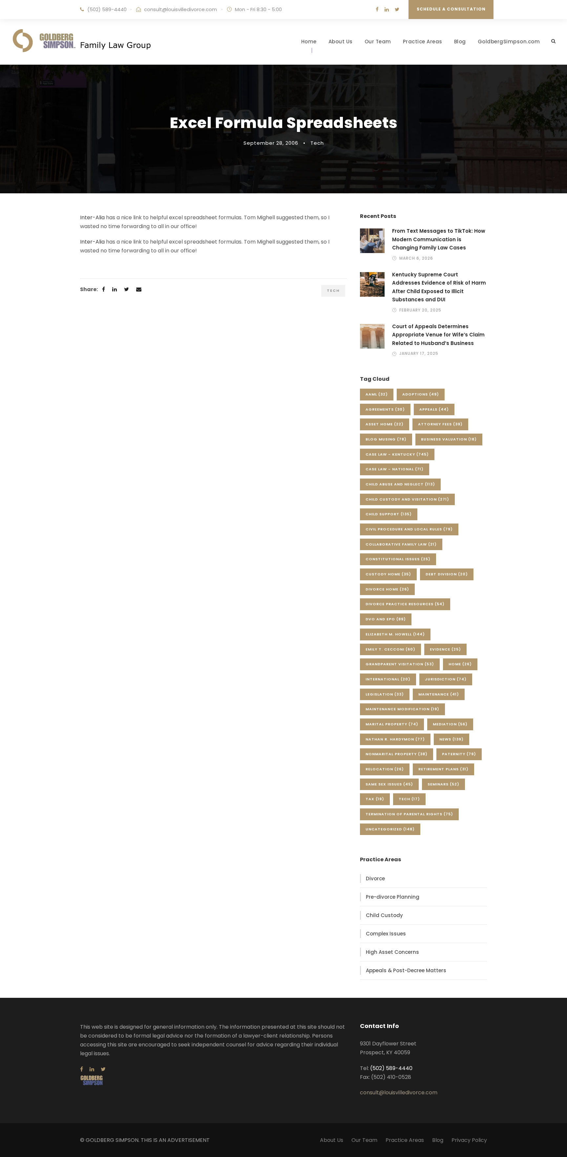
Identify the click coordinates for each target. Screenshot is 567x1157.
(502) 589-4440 (107, 9)
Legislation (385, 694)
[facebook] (377, 9)
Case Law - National (395, 469)
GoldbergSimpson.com (509, 41)
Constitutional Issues (398, 559)
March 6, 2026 (416, 258)
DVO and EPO (386, 619)
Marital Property (392, 724)
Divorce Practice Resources (405, 604)
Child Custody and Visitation (407, 499)
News (451, 739)
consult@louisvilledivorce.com (180, 9)
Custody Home (388, 574)
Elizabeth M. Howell (395, 634)
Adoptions (420, 394)
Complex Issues (386, 933)
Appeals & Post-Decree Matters (406, 970)
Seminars (443, 784)
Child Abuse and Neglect (400, 484)
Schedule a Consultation (451, 9)
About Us (340, 41)
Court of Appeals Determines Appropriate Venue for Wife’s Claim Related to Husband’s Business (438, 335)
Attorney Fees (440, 424)
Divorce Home (387, 589)
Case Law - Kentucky (397, 454)
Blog (460, 41)
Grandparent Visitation (400, 664)
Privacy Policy (469, 1140)
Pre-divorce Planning (392, 896)
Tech (317, 142)
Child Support (389, 514)
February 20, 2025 (420, 310)
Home (309, 41)
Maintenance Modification (402, 709)
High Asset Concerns (392, 952)
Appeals (434, 409)
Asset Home (385, 424)
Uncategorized (390, 829)
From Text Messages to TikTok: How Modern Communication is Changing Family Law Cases (438, 239)
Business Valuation (449, 439)
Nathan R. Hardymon (395, 739)
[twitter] (397, 9)
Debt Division (447, 574)
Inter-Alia (92, 217)
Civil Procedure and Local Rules (409, 529)
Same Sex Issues (389, 784)
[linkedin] (387, 9)
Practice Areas (422, 41)
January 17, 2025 (418, 353)
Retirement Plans (443, 769)
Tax (375, 799)
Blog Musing (386, 439)
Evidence (445, 649)
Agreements (385, 409)
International (388, 679)
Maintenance (438, 694)
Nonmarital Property (397, 754)
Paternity (459, 754)
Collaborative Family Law (401, 544)
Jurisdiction (446, 679)
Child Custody (384, 915)
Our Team (378, 41)
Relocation (385, 769)
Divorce (375, 878)
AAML (377, 394)
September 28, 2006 (270, 142)
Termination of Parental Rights (409, 814)
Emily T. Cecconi (390, 649)
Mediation (450, 724)
